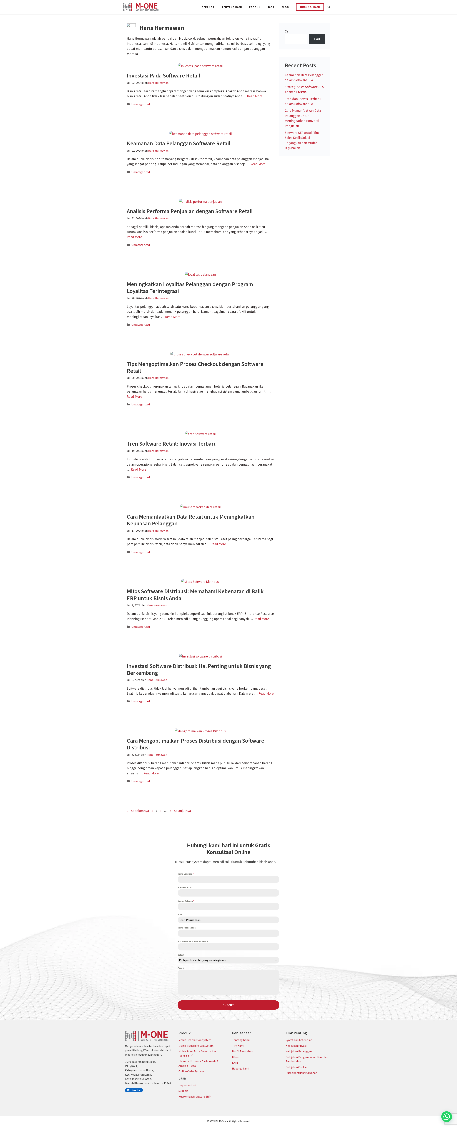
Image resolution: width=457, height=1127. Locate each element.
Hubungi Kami (310, 7)
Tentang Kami (232, 7)
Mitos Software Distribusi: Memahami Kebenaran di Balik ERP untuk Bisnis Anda (195, 595)
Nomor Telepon (186, 901)
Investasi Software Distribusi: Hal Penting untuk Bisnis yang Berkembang (199, 669)
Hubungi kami (240, 1068)
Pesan (181, 968)
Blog (285, 7)
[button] (329, 7)
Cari (287, 31)
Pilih (180, 914)
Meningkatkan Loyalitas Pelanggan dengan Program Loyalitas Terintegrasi (190, 288)
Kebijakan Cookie (296, 1067)
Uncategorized (140, 104)
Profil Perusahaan (243, 1051)
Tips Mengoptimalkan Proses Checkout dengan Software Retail (195, 367)
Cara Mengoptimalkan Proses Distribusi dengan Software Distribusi (195, 744)
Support (184, 1091)
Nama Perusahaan (187, 927)
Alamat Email (185, 887)
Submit (228, 1005)
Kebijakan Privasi (296, 1045)
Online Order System (191, 1071)
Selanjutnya (184, 811)
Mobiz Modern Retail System (196, 1045)
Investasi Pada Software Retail (163, 75)
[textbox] (225, 920)
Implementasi (187, 1085)
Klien (235, 1057)
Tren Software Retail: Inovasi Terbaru (172, 443)
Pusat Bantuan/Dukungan (301, 1073)
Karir (235, 1063)
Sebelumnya (138, 811)
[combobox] (228, 920)
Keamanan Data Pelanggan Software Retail (178, 143)
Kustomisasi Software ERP (195, 1096)
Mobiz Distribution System (195, 1040)
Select (181, 954)
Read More (254, 96)
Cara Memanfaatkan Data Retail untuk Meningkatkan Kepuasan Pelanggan (191, 520)
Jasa (271, 7)
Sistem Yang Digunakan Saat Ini (193, 941)
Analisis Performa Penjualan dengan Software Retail (190, 211)
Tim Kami (238, 1045)
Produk (254, 7)
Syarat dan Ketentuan (299, 1040)
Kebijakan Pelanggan (299, 1051)
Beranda (208, 7)
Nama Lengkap (186, 873)
